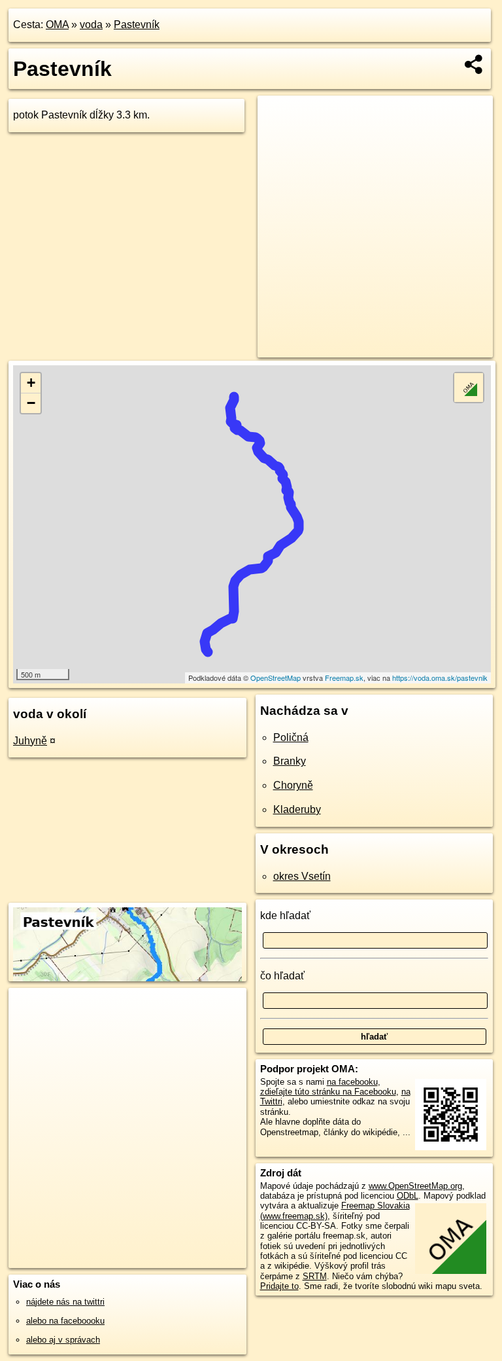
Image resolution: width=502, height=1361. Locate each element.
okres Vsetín (302, 876)
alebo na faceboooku (65, 1321)
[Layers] (468, 387)
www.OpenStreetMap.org (415, 1186)
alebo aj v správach (63, 1340)
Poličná (291, 737)
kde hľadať (285, 915)
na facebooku (352, 1082)
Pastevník (136, 24)
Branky (289, 761)
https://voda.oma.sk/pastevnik (440, 677)
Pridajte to (279, 1286)
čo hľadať (282, 975)
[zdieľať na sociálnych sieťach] (474, 64)
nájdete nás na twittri (65, 1302)
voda (91, 24)
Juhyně (30, 740)
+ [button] (31, 382)
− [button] (31, 403)
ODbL (407, 1196)
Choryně (293, 785)
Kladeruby (297, 809)
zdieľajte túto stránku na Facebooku (328, 1092)
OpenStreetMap (275, 677)
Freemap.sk (344, 677)
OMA (57, 24)
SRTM (315, 1276)
